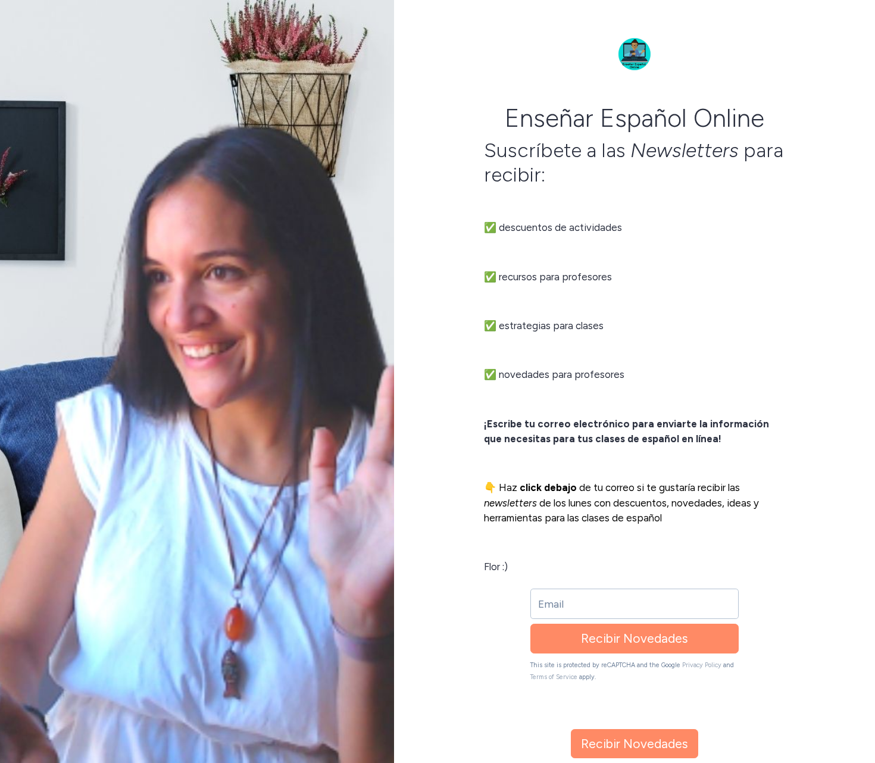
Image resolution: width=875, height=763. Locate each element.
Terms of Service (553, 677)
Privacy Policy (701, 665)
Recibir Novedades (634, 638)
